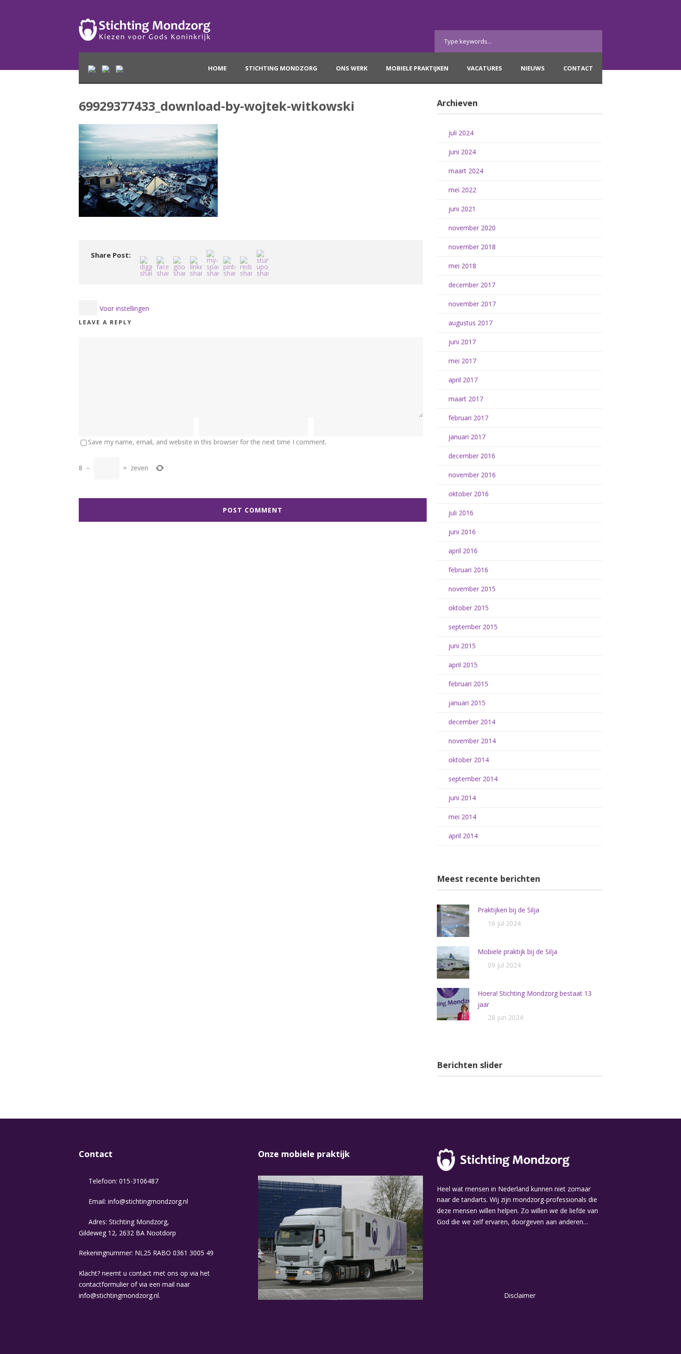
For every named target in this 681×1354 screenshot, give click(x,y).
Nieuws (533, 68)
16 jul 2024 (504, 923)
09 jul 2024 (504, 965)
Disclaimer (520, 1295)
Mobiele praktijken (417, 68)
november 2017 (472, 303)
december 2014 (471, 721)
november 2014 (472, 740)
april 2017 (463, 379)
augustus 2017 (470, 322)
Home (217, 68)
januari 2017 (467, 436)
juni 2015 (462, 645)
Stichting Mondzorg (281, 68)
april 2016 (463, 550)
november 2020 (472, 227)
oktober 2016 (468, 493)
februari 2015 (468, 683)
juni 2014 (462, 797)
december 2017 (471, 284)
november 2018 (472, 246)
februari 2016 (468, 569)
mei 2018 (462, 265)
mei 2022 (462, 189)
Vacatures (484, 68)
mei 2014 (462, 816)
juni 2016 (462, 531)
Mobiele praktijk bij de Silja (517, 951)
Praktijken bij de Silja (508, 909)
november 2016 (472, 474)
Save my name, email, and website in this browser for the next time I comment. (207, 441)
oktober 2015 (468, 607)
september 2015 (473, 626)
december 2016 (471, 455)
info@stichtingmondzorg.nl (148, 1201)
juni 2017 (462, 341)
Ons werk (351, 68)
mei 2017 (462, 360)
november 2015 (472, 588)
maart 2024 (465, 170)
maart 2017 (465, 398)
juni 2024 (462, 151)
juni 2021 (462, 208)
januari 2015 (467, 702)
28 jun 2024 (505, 1017)
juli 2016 (460, 512)
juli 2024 (460, 132)
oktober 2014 (468, 759)
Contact (578, 68)
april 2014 (463, 835)
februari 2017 (468, 417)
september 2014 (473, 778)
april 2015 (463, 664)
